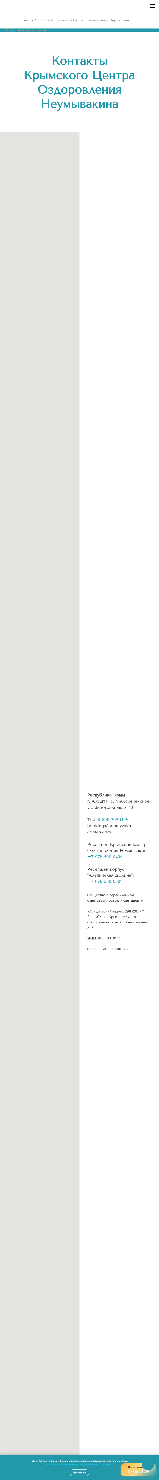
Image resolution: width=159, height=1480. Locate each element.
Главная (27, 20)
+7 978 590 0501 (104, 881)
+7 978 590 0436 (105, 856)
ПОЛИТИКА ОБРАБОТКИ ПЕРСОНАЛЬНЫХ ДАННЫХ (79, 1464)
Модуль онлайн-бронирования (26, 30)
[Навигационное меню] (152, 6)
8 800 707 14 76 (114, 819)
